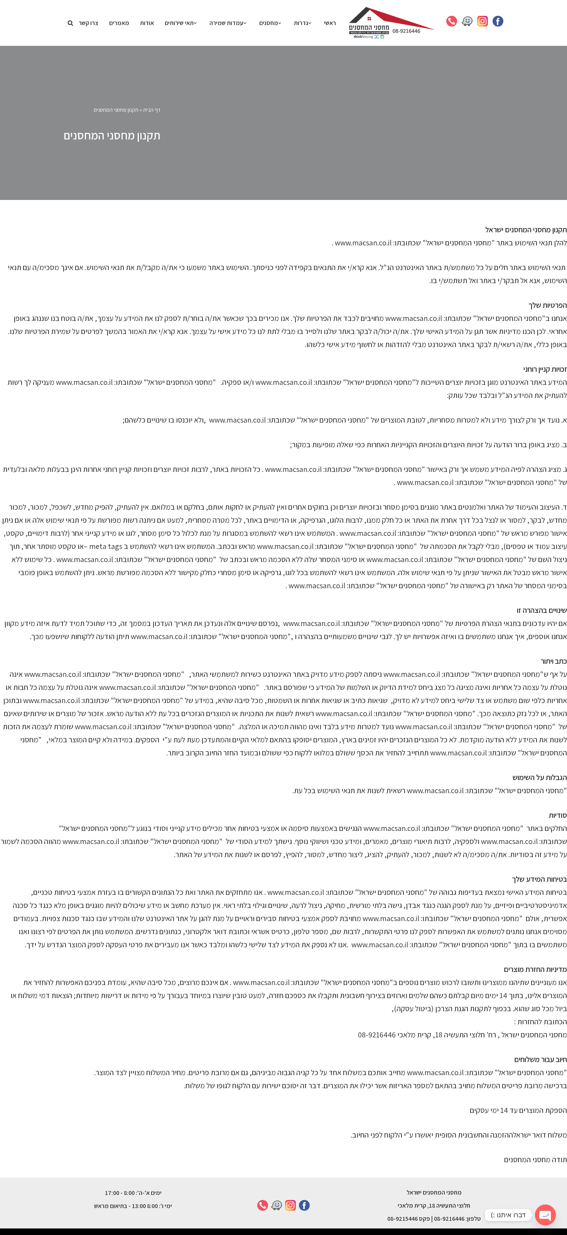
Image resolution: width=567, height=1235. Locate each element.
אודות (147, 23)
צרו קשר (88, 23)
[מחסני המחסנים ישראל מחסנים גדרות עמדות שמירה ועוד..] (392, 23)
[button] (309, 23)
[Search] (70, 23)
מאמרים (119, 23)
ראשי (330, 23)
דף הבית (151, 109)
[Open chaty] (545, 1215)
